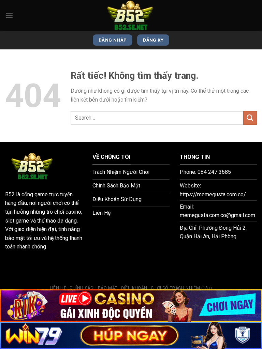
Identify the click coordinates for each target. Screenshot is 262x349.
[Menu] (9, 15)
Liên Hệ (58, 288)
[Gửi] (250, 117)
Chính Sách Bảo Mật (94, 288)
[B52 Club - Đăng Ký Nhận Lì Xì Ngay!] (131, 15)
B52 (10, 194)
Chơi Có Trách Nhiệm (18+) (181, 288)
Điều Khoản (134, 288)
